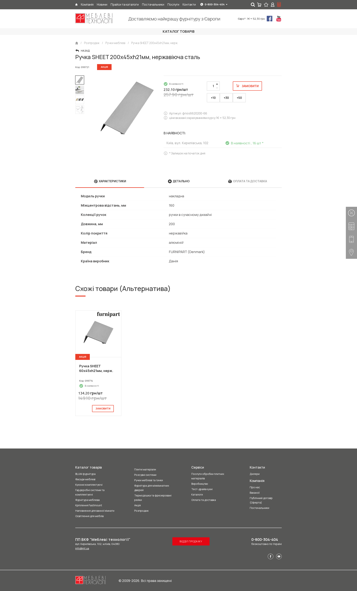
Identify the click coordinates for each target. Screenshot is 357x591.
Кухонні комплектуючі (88, 484)
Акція (137, 505)
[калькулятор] (279, 4)
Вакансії (255, 492)
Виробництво (199, 483)
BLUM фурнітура (85, 474)
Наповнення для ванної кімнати (94, 510)
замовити (102, 408)
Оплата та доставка (203, 500)
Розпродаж (141, 510)
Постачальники (259, 508)
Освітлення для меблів (89, 516)
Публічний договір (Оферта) (261, 500)
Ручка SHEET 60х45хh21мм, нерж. (96, 368)
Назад (85, 50)
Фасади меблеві (85, 479)
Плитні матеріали (145, 469)
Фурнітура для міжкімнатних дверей (151, 488)
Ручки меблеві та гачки (148, 480)
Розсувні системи (145, 475)
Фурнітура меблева (87, 500)
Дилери (255, 474)
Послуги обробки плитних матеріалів (207, 476)
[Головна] (76, 4)
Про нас (255, 487)
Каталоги (197, 494)
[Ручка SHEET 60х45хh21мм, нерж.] (98, 334)
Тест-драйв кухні (202, 489)
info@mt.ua (82, 548)
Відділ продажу (191, 541)
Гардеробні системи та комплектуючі (89, 492)
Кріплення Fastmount (88, 505)
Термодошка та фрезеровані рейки (152, 498)
